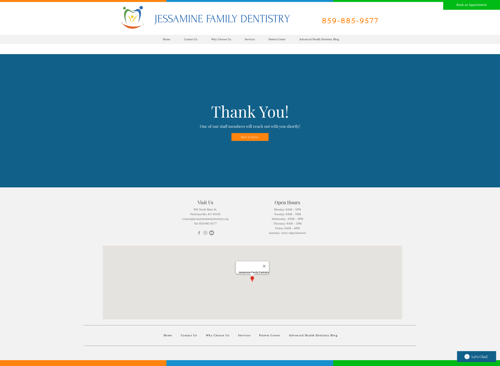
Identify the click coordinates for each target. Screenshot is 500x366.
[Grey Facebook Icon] (199, 232)
